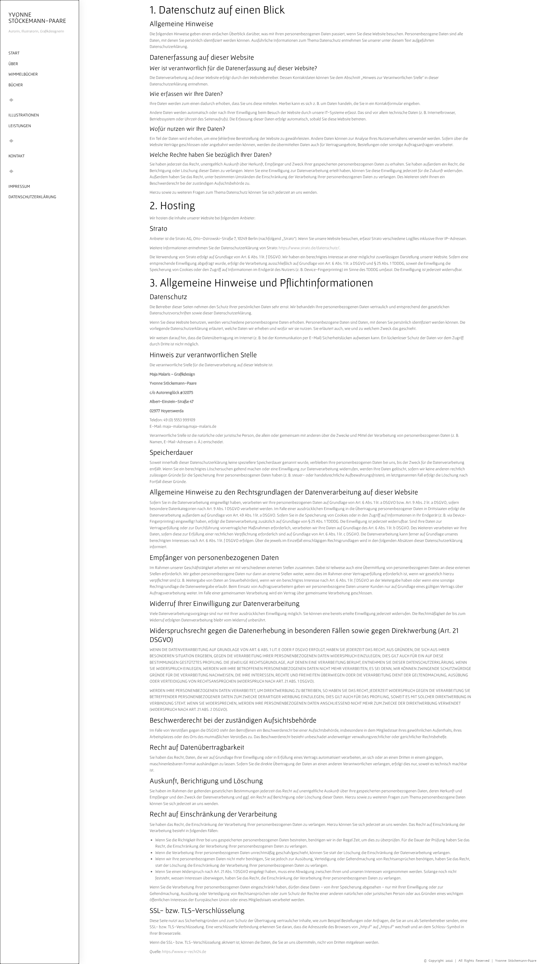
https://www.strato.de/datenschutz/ (309, 247)
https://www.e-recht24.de (184, 951)
